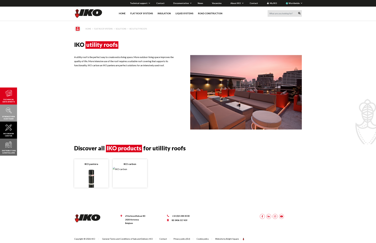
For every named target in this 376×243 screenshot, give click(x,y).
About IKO (235, 3)
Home (122, 13)
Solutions (121, 29)
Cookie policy (203, 239)
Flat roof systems (141, 13)
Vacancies (217, 3)
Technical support (138, 3)
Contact (160, 3)
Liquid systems (184, 13)
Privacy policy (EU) (181, 239)
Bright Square (232, 239)
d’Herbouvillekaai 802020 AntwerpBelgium (135, 219)
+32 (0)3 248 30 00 (180, 216)
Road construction (210, 13)
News (200, 3)
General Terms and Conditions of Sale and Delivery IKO (127, 239)
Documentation (181, 3)
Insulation (164, 13)
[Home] (91, 13)
